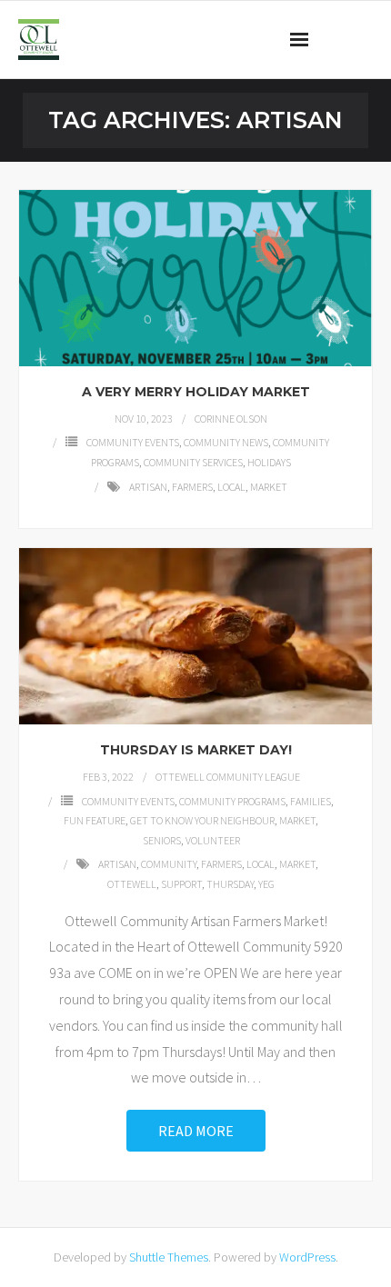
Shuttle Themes (168, 1257)
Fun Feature (94, 820)
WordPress (307, 1257)
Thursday (230, 884)
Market (268, 487)
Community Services (193, 462)
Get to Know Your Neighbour (202, 820)
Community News (226, 442)
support (181, 884)
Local (231, 487)
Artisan (148, 487)
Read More (196, 1131)
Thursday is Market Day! (196, 750)
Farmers (192, 487)
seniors (162, 840)
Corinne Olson (231, 418)
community (168, 864)
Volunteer (212, 840)
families (310, 801)
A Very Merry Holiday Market (196, 392)
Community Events (132, 442)
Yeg (266, 884)
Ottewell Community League (227, 776)
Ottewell (131, 884)
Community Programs (232, 801)
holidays (269, 462)
